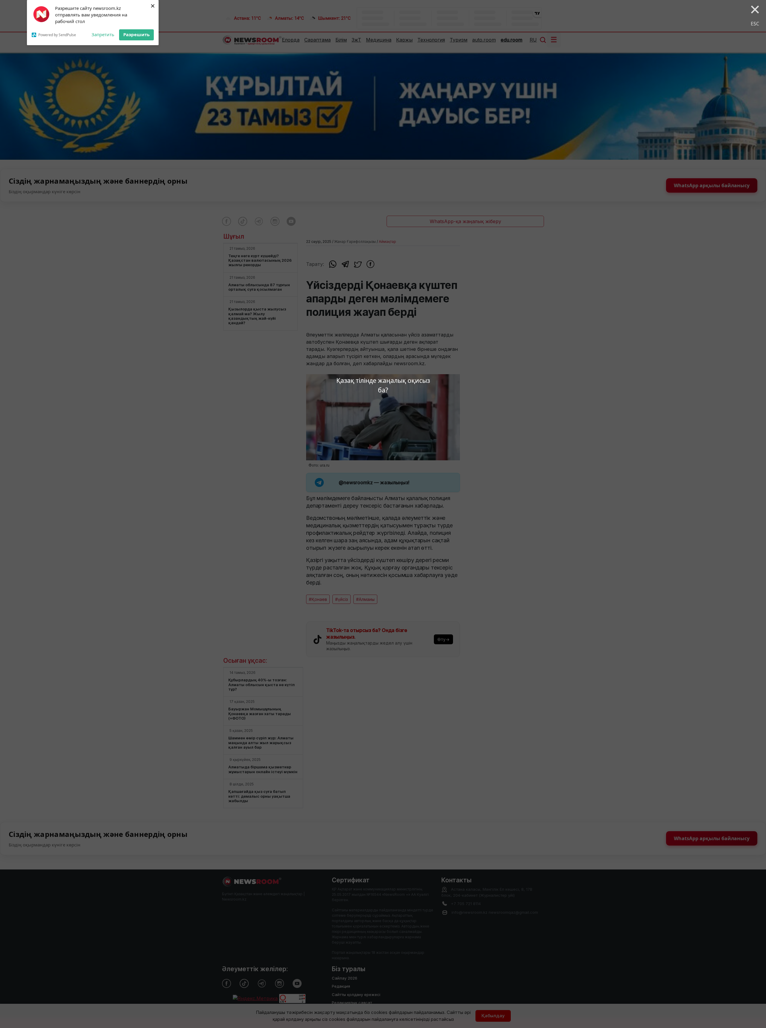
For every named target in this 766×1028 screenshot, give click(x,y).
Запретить (103, 34)
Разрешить (136, 34)
